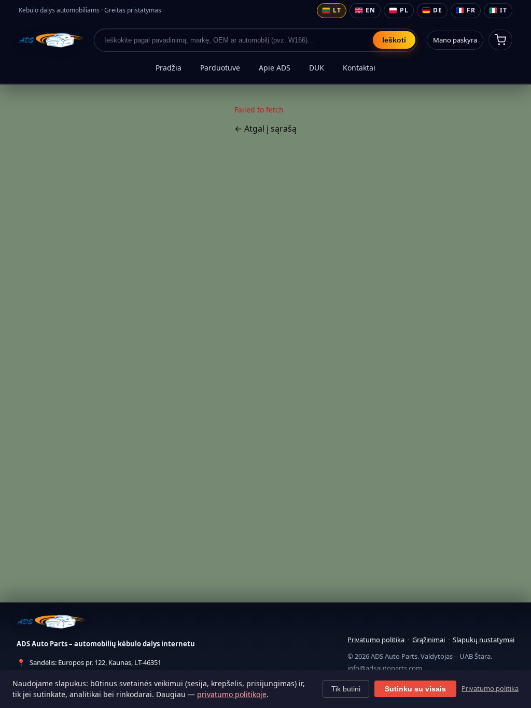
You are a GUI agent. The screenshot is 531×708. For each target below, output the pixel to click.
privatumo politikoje (232, 694)
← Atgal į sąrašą (265, 128)
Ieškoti (394, 40)
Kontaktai (359, 68)
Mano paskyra (455, 40)
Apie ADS (274, 68)
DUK (316, 68)
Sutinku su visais (415, 689)
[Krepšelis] (500, 40)
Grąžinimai (428, 639)
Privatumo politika (375, 639)
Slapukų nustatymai (483, 639)
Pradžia (168, 68)
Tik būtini (345, 689)
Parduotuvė (220, 68)
